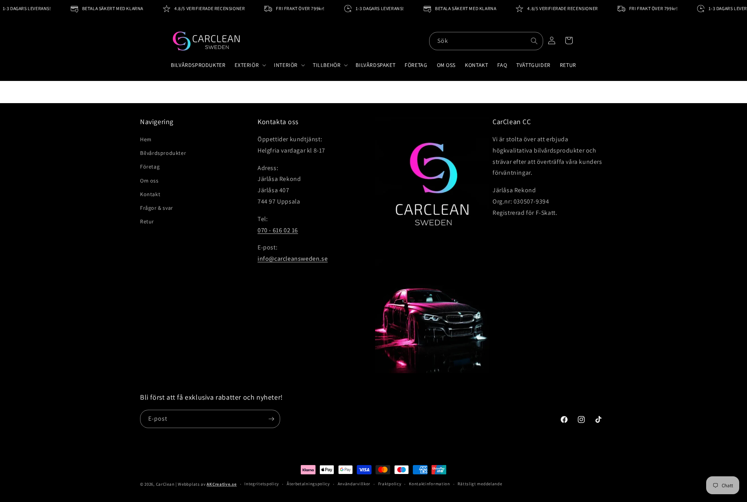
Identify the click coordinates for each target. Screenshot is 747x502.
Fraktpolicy (390, 483)
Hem (146, 139)
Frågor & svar (156, 207)
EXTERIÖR (247, 64)
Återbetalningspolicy (308, 483)
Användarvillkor (354, 483)
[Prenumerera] (271, 419)
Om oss (149, 180)
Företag (150, 166)
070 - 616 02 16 (278, 230)
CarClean (165, 484)
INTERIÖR (286, 64)
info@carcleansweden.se (293, 259)
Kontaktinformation (429, 483)
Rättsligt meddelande (480, 483)
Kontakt (150, 194)
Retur (147, 221)
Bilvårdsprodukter (163, 152)
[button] (249, 65)
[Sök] (534, 40)
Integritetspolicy (261, 483)
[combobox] (486, 41)
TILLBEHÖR (326, 64)
